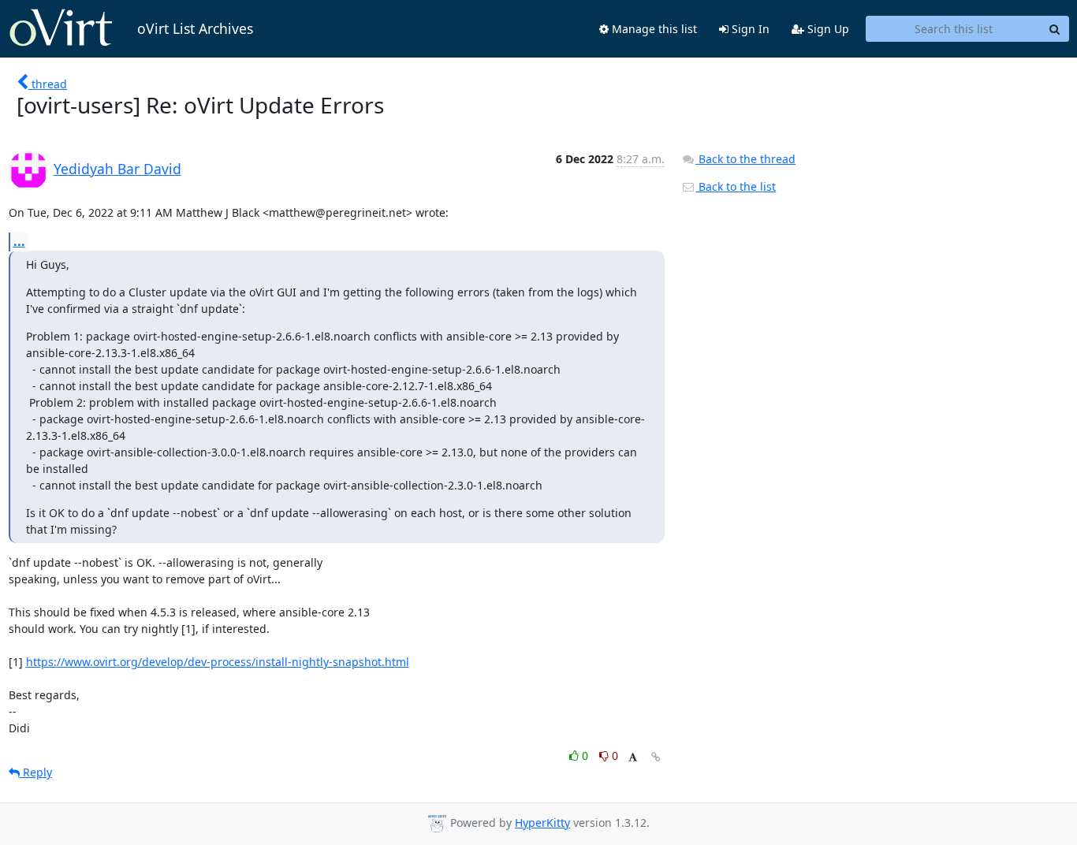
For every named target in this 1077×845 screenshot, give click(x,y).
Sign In (749, 28)
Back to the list (735, 186)
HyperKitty (542, 822)
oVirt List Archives (195, 28)
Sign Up (826, 28)
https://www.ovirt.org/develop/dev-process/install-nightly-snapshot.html (217, 661)
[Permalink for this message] (656, 757)
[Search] (1055, 29)
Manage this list (653, 28)
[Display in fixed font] (632, 758)
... (19, 241)
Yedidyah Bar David (117, 168)
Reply (36, 772)
